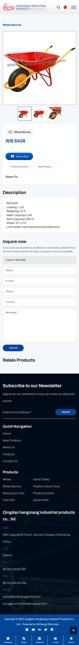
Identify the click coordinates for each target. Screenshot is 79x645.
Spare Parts (41, 500)
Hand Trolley (41, 479)
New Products (12, 440)
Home (7, 433)
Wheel (7, 479)
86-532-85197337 (14, 569)
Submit (66, 412)
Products (9, 454)
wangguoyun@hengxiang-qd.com (25, 603)
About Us (9, 447)
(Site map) (53, 624)
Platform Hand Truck (46, 486)
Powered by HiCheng (34, 624)
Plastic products (43, 493)
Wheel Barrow (12, 24)
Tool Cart (9, 500)
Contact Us (10, 461)
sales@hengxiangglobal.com (22, 596)
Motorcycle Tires (13, 493)
